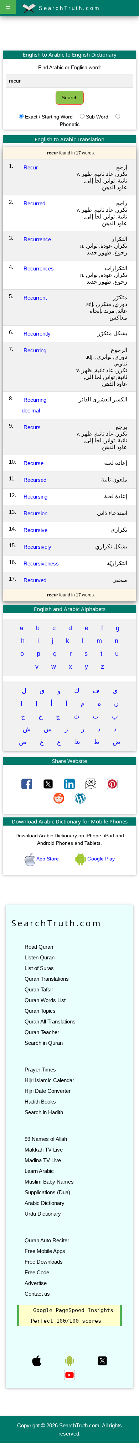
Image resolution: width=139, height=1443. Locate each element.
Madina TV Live (43, 1160)
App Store (47, 859)
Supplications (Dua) (47, 1192)
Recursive (35, 530)
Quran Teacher (42, 1032)
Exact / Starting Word (49, 117)
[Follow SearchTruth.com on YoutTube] (69, 1375)
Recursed (35, 480)
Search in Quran (44, 1043)
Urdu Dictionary (43, 1214)
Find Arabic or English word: (69, 67)
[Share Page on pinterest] (112, 783)
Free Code (37, 1272)
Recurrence (37, 239)
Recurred (34, 203)
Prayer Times (40, 1070)
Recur (31, 167)
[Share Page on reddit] (59, 798)
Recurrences (39, 268)
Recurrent (35, 298)
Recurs (32, 427)
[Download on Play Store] (70, 1360)
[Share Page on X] (48, 783)
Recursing (35, 497)
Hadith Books (40, 1102)
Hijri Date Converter (48, 1091)
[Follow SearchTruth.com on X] (102, 1360)
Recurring (35, 350)
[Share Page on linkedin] (70, 783)
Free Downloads (44, 1262)
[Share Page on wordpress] (80, 798)
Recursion (35, 513)
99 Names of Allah (46, 1139)
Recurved (35, 580)
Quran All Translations (50, 1021)
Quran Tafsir (39, 989)
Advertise (36, 1283)
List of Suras (39, 968)
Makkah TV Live (44, 1150)
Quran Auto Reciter (47, 1240)
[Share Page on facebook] (27, 783)
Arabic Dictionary (45, 1203)
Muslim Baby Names (49, 1182)
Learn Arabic (39, 1171)
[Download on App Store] (37, 1360)
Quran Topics (40, 1011)
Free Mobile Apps (45, 1251)
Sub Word (97, 117)
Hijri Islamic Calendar (49, 1080)
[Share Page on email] (91, 783)
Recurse (33, 463)
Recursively (37, 547)
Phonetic (69, 124)
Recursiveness (41, 563)
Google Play (100, 859)
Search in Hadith (44, 1112)
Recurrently (37, 334)
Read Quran (39, 947)
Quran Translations (47, 979)
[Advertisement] (69, 33)
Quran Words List (45, 1000)
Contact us (37, 1294)
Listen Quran (40, 957)
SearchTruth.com (68, 8)
